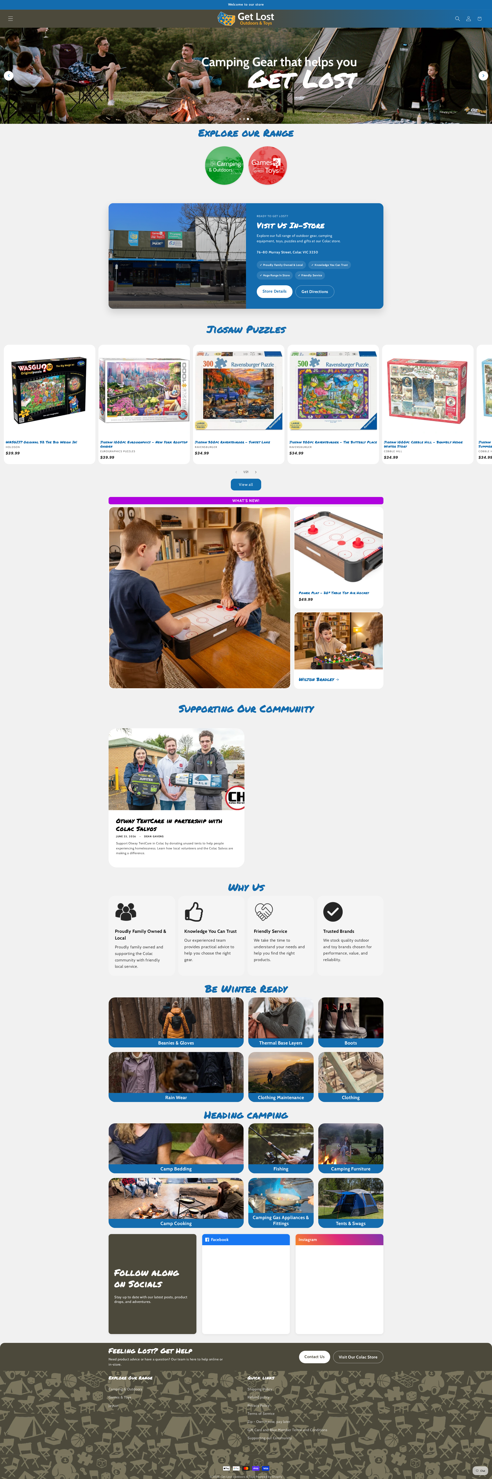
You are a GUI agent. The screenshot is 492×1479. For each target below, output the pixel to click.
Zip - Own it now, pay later (269, 1421)
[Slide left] (236, 472)
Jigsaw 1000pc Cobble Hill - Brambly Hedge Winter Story (423, 444)
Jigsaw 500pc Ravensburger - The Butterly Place (333, 442)
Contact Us (314, 1356)
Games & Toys (120, 1397)
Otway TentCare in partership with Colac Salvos (169, 824)
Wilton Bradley (316, 679)
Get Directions (315, 291)
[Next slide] (483, 76)
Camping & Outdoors (125, 1389)
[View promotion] (246, 76)
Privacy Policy (259, 1405)
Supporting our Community (270, 1438)
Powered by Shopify (269, 1476)
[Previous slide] (8, 76)
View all (246, 484)
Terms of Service (261, 1413)
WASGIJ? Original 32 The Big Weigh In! (41, 442)
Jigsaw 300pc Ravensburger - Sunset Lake (232, 442)
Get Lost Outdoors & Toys (238, 1476)
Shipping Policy (260, 1389)
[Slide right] (256, 472)
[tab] (240, 119)
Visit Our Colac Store (358, 1357)
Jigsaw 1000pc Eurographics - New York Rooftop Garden (144, 444)
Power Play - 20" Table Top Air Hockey (334, 593)
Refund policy (259, 1397)
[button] (10, 18)
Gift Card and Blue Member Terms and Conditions (287, 1430)
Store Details (275, 291)
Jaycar (113, 1405)
